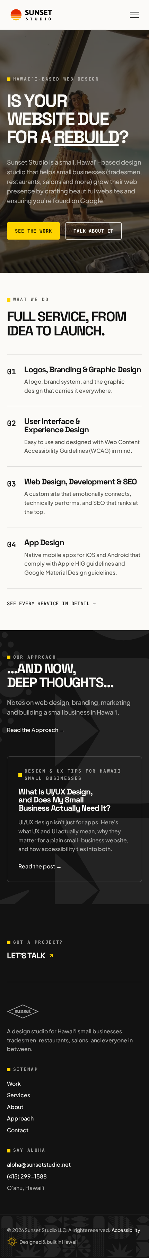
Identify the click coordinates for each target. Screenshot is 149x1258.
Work (14, 1083)
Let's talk (26, 956)
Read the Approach (36, 729)
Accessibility (126, 1230)
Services (18, 1095)
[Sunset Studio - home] (31, 15)
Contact (17, 1130)
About (15, 1106)
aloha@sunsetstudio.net (39, 1164)
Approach (20, 1118)
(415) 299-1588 (27, 1176)
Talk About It (93, 231)
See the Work (33, 231)
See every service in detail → (51, 603)
